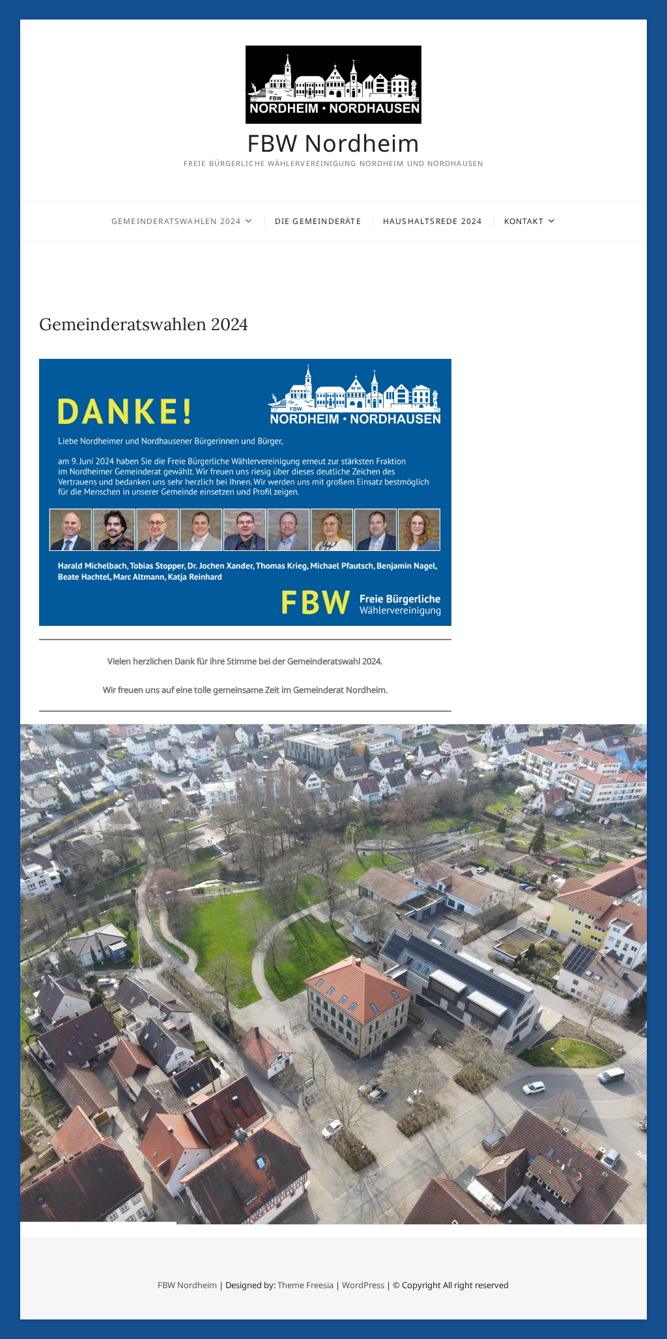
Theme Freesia (305, 1285)
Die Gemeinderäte (318, 221)
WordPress (363, 1285)
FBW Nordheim (333, 143)
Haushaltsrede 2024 (433, 221)
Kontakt (524, 221)
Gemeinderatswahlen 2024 (176, 221)
